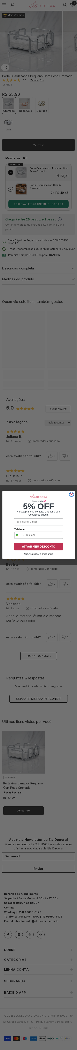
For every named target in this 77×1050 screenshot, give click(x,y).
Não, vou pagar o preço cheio (38, 554)
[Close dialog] (71, 494)
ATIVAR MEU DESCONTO (38, 546)
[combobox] (19, 535)
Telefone (19, 529)
